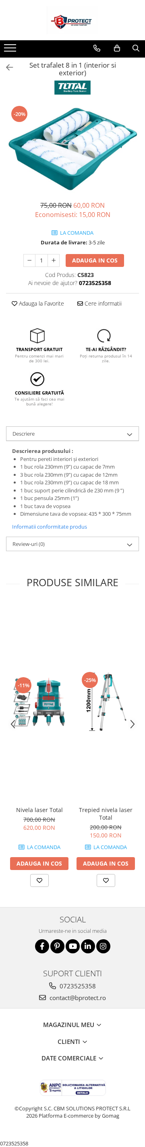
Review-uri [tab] (28, 544)
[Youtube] (73, 946)
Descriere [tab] (23, 433)
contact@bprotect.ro (77, 998)
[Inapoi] (6, 67)
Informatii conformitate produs (49, 526)
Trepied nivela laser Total (106, 813)
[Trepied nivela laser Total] (106, 702)
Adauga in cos (95, 260)
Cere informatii (102, 303)
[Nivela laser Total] (39, 702)
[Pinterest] (57, 946)
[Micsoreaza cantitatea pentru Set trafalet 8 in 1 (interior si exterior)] (29, 260)
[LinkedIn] (88, 946)
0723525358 (77, 986)
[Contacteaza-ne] (97, 48)
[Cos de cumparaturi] (117, 48)
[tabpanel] (72, 148)
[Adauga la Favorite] (39, 880)
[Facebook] (42, 946)
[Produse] (11, 50)
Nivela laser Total (39, 810)
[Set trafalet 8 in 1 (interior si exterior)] (72, 148)
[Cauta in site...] (136, 48)
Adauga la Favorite (40, 303)
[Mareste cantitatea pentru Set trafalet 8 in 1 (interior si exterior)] (54, 260)
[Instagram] (103, 946)
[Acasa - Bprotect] (72, 20)
